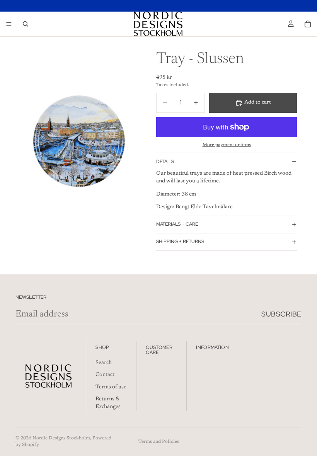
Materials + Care (177, 224)
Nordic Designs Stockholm (61, 438)
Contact (104, 375)
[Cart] (307, 23)
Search (103, 362)
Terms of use (110, 387)
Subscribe (281, 314)
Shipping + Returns (180, 241)
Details (165, 161)
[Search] (25, 23)
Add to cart (257, 102)
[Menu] (9, 24)
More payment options (227, 145)
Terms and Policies (158, 441)
